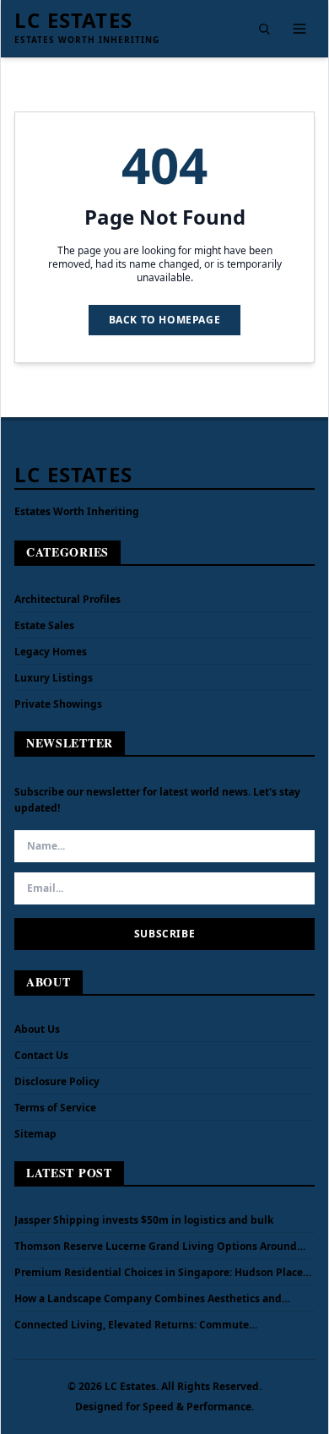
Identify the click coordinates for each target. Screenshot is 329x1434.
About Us (37, 1029)
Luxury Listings (53, 678)
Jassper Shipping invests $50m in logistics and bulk (143, 1220)
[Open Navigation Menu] (299, 29)
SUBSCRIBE (164, 933)
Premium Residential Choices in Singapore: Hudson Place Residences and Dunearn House (158, 1272)
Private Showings (58, 704)
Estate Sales (44, 625)
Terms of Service (55, 1107)
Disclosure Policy (57, 1081)
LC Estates (73, 20)
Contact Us (41, 1055)
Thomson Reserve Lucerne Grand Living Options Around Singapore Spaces (155, 1246)
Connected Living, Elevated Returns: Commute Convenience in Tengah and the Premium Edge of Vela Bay (161, 1325)
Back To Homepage (165, 319)
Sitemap (35, 1134)
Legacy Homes (50, 651)
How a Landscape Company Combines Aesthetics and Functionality (148, 1299)
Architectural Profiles (67, 599)
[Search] (264, 28)
